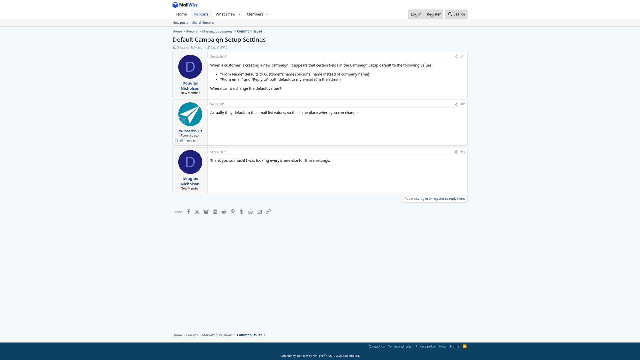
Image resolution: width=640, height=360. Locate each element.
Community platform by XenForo (320, 356)
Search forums (203, 22)
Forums (201, 14)
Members (255, 14)
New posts (180, 22)
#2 (463, 104)
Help (442, 346)
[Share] (456, 57)
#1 (463, 56)
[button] (239, 14)
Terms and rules (400, 346)
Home (181, 14)
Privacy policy (426, 346)
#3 (463, 152)
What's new (226, 14)
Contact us (377, 346)
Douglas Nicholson (190, 47)
